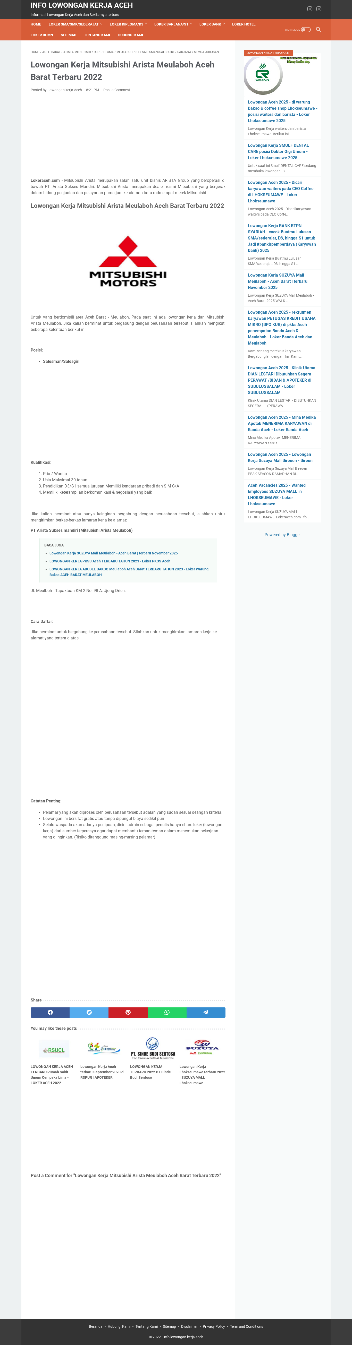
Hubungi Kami (130, 35)
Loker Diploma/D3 (126, 24)
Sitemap (68, 35)
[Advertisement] (128, 135)
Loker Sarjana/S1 (171, 24)
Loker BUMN (42, 35)
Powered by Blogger (283, 534)
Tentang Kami (97, 35)
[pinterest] (127, 1012)
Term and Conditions (246, 1326)
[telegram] (206, 1012)
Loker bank (210, 24)
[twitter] (89, 1012)
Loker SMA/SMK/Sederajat (74, 24)
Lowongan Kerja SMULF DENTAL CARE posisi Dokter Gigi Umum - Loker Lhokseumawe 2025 (278, 151)
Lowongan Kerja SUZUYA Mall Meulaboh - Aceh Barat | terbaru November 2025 (113, 553)
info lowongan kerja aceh (82, 5)
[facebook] (50, 1012)
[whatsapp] (167, 1012)
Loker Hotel (244, 24)
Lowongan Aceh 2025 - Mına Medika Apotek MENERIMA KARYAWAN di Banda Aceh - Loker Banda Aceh (282, 423)
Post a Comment (116, 90)
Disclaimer (189, 1326)
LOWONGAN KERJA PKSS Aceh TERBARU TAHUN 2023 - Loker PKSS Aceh (109, 561)
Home (36, 24)
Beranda (96, 1326)
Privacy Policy (214, 1326)
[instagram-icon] (309, 9)
